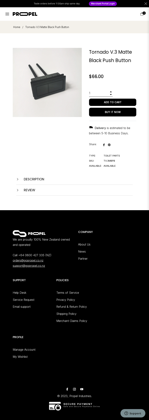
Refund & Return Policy (71, 306)
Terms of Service (67, 292)
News (82, 251)
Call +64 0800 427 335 (28, 255)
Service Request (23, 300)
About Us (84, 244)
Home (16, 27)
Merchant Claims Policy (71, 321)
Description (33, 179)
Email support (22, 306)
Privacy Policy (65, 300)
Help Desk (19, 292)
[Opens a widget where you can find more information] (132, 413)
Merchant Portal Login (103, 3)
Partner (83, 258)
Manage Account (24, 349)
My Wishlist (20, 356)
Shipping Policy (66, 314)
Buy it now (113, 112)
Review (29, 190)
